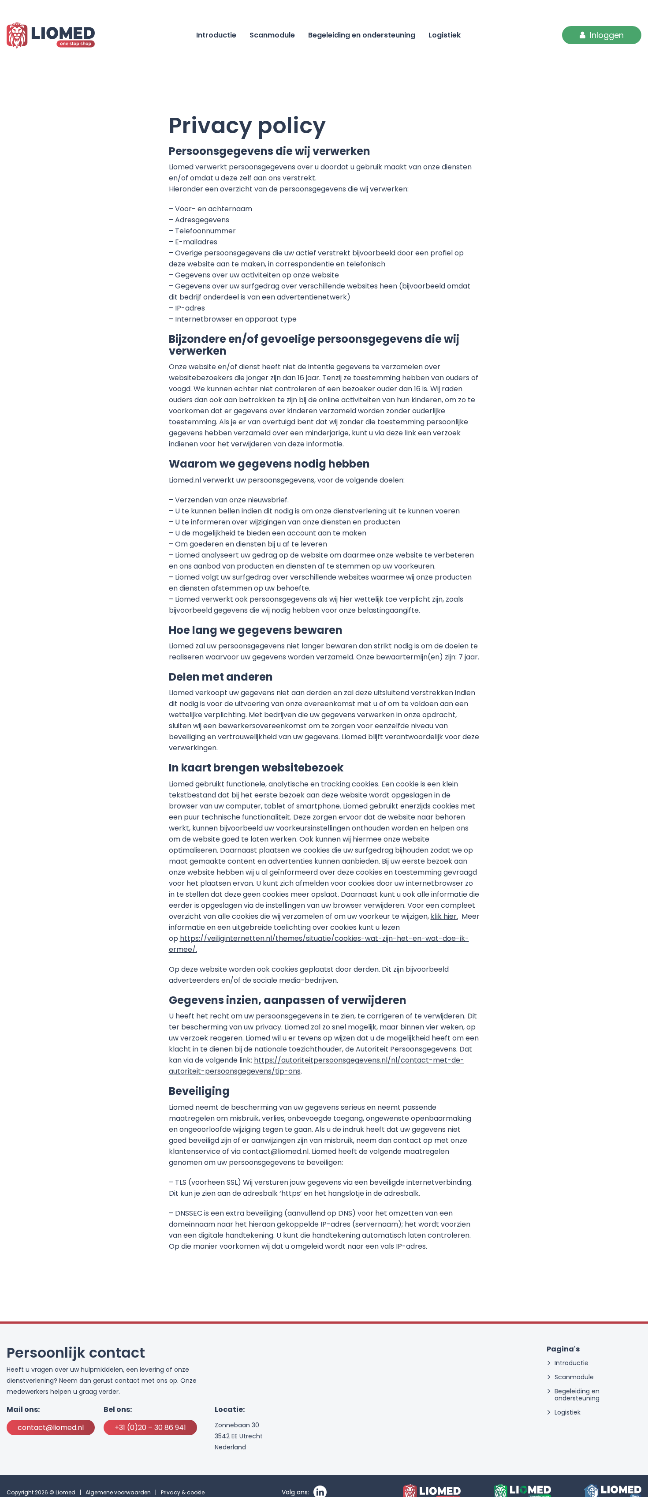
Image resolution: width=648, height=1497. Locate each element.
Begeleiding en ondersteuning (361, 35)
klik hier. (444, 916)
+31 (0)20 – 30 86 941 (150, 1427)
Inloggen (607, 35)
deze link (402, 433)
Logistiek (444, 35)
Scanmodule (272, 35)
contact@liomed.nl (51, 1427)
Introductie (216, 35)
